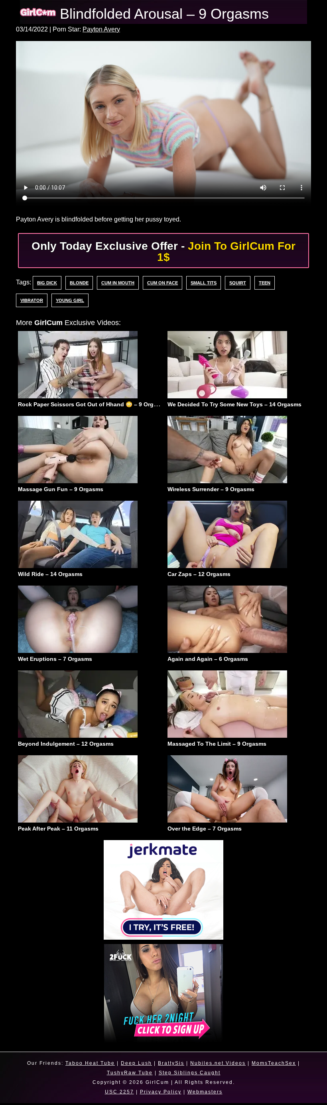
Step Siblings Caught (190, 1075)
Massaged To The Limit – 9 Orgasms (216, 746)
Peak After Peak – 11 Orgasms (58, 831)
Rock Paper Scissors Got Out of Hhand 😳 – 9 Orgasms (93, 405)
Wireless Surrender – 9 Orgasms (210, 490)
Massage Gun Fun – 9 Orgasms (60, 490)
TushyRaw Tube (129, 1075)
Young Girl (70, 300)
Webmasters (206, 1094)
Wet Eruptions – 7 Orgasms (55, 660)
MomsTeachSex (276, 1065)
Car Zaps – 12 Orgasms (198, 575)
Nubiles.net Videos (219, 1065)
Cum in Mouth (117, 282)
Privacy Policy (159, 1094)
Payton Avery (108, 29)
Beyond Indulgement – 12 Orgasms (66, 746)
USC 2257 (117, 1094)
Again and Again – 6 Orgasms (207, 660)
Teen (264, 282)
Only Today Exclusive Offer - (163, 251)
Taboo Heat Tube (86, 1065)
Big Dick (47, 282)
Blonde (78, 282)
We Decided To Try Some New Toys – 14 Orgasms (234, 405)
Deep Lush (133, 1065)
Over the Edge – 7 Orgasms (204, 831)
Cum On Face (162, 282)
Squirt (237, 282)
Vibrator (31, 300)
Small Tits (203, 282)
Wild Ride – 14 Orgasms (50, 575)
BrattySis (170, 1065)
